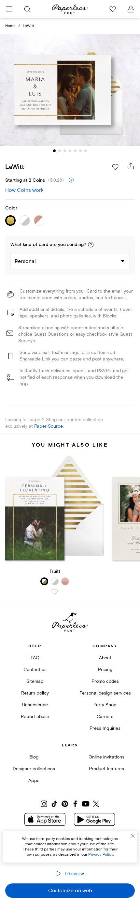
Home (10, 25)
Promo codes (105, 681)
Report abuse (35, 716)
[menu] (9, 9)
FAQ (35, 658)
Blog (33, 757)
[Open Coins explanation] (71, 180)
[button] (91, 244)
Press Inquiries (105, 728)
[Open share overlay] (131, 166)
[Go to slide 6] (80, 150)
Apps (33, 780)
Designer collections (34, 769)
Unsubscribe (35, 705)
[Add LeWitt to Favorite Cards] (115, 167)
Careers (105, 716)
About (105, 658)
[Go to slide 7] (85, 150)
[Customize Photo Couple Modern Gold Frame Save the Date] (70, 90)
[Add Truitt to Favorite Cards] (55, 592)
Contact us (35, 669)
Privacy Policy (100, 854)
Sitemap (35, 681)
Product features (106, 769)
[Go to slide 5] (75, 150)
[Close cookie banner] (133, 836)
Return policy (35, 693)
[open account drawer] (131, 9)
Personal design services (105, 693)
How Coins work (24, 190)
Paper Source (48, 426)
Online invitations (106, 757)
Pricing (105, 669)
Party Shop (105, 705)
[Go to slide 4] (70, 150)
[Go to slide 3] (64, 150)
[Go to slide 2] (59, 150)
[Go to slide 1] (54, 150)
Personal (25, 261)
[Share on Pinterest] (65, 804)
